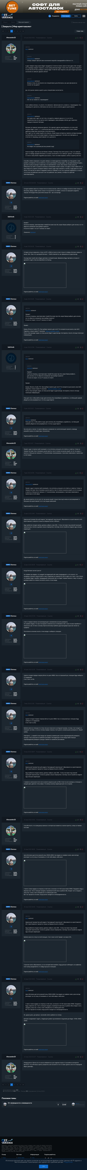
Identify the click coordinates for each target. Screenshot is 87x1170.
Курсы (4, 1157)
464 (17, 1090)
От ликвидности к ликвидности (20, 1103)
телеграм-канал (43, 197)
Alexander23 (11, 37)
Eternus (13, 183)
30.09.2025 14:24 (80, 1104)
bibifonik (11, 217)
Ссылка (49, 38)
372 (27, 1091)
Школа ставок (21, 1157)
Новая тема (80, 31)
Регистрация (65, 16)
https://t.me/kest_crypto (52, 331)
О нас (33, 1157)
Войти (76, 16)
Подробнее (68, 1162)
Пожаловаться (41, 38)
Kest (26, 49)
